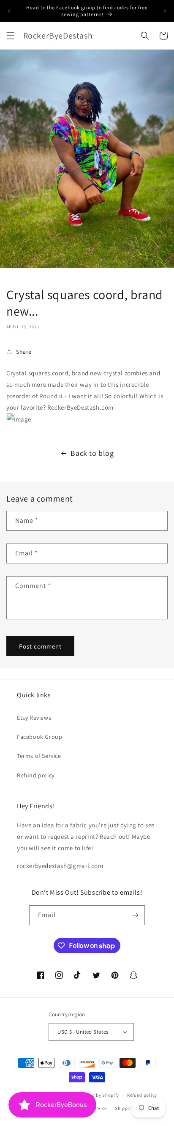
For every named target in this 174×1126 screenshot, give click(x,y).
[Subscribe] (135, 915)
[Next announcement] (164, 11)
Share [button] (24, 351)
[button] (10, 35)
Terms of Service (39, 756)
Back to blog (92, 453)
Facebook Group (39, 736)
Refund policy (35, 775)
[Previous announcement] (9, 11)
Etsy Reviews (34, 717)
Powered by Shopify (98, 1095)
